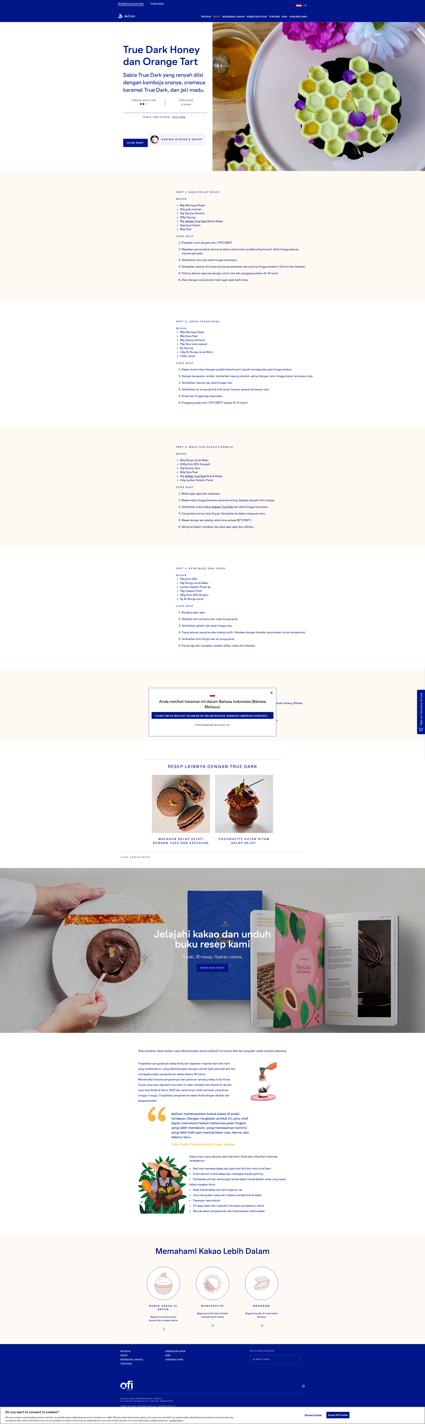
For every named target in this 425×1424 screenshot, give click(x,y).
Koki (284, 16)
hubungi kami (298, 16)
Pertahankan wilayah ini (212, 725)
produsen (157, 3)
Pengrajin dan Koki (131, 3)
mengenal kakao (233, 16)
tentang (274, 16)
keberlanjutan (257, 16)
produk (206, 16)
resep (217, 16)
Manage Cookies (313, 1415)
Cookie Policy (176, 1420)
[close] (271, 693)
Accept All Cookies (338, 1415)
